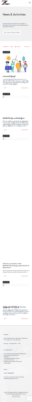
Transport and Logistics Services (12, 358)
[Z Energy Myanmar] (6, 2)
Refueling (6, 357)
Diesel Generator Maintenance (11, 355)
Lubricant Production (9, 360)
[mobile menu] (29, 2)
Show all (27, 46)
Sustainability (7, 363)
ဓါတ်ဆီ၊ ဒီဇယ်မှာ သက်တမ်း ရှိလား (13, 118)
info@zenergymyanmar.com (11, 378)
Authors (18, 46)
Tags (11, 46)
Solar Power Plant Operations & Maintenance (15, 353)
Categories (5, 46)
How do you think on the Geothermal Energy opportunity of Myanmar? (16, 265)
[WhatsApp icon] (13, 396)
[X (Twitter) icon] (19, 396)
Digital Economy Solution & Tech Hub (13, 361)
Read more (25, 88)
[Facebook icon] (16, 396)
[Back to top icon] (16, 391)
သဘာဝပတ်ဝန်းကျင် (9, 76)
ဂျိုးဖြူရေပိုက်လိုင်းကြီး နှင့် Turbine (14, 307)
